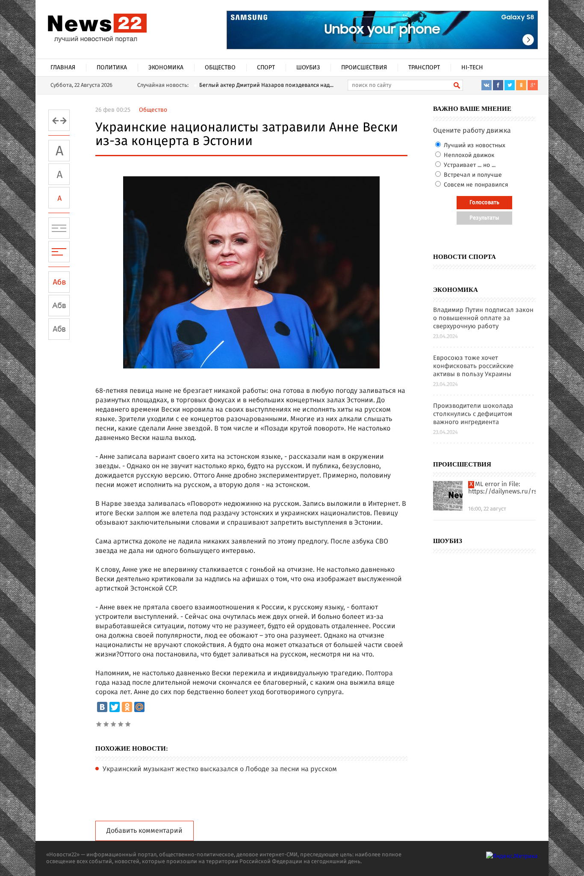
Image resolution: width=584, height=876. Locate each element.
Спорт (266, 67)
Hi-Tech (472, 67)
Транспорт (424, 67)
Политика (112, 67)
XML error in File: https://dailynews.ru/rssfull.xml (502, 488)
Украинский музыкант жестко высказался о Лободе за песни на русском (220, 769)
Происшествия (364, 67)
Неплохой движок (468, 155)
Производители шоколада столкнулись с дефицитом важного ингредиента (473, 414)
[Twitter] (114, 707)
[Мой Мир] (139, 707)
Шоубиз (308, 67)
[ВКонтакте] (102, 707)
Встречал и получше (472, 175)
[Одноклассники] (127, 707)
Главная (62, 67)
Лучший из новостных (473, 145)
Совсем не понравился (475, 185)
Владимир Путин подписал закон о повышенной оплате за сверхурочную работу (483, 318)
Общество (220, 67)
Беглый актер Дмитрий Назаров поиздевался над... (266, 85)
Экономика (165, 67)
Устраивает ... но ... (469, 165)
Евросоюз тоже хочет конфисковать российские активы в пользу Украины (473, 366)
